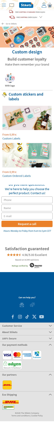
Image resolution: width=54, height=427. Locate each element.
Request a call (27, 224)
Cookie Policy (37, 415)
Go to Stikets (11, 23)
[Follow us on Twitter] (34, 317)
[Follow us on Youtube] (41, 317)
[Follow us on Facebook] (12, 317)
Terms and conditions (20, 415)
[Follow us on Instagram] (19, 317)
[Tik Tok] (27, 317)
